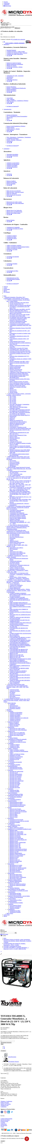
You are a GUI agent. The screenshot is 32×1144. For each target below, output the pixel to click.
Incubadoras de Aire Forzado (16, 819)
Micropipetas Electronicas (16, 872)
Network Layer (13, 391)
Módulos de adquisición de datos (17, 423)
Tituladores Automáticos (15, 906)
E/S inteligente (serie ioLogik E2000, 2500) (20, 317)
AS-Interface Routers (14, 562)
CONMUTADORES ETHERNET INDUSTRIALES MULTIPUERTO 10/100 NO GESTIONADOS (20, 595)
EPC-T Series (13, 399)
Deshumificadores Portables (13, 279)
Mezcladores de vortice (15, 707)
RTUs (8, 119)
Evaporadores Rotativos (15, 799)
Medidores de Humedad (15, 837)
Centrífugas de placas (12, 238)
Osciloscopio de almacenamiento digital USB (20, 428)
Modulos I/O (10, 117)
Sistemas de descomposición (16, 897)
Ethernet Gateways (14, 425)
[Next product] (1, 951)
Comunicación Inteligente (16, 561)
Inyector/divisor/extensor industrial (18, 517)
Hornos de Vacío (13, 817)
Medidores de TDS (14, 851)
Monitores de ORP (14, 862)
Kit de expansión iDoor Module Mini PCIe (20, 415)
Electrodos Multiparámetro (16, 774)
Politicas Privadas (5, 1102)
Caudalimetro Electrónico (13, 138)
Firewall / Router (13, 392)
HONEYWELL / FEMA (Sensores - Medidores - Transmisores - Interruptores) (19, 578)
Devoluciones (4, 1125)
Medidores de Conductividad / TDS (18, 834)
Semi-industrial (13, 439)
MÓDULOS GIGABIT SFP (16, 655)
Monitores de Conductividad (16, 855)
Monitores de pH (13, 858)
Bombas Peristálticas (11, 89)
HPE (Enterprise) (14, 549)
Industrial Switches (14, 464)
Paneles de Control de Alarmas (14, 63)
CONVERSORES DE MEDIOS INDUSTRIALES (17, 647)
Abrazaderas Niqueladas (12, 155)
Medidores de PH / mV (15, 846)
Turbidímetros (11, 909)
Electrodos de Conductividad (16, 771)
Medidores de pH (14, 841)
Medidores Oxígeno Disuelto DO (17, 854)
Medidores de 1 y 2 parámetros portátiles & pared (19, 829)
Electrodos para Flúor (15, 782)
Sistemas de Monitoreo (12, 115)
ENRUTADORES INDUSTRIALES (18, 602)
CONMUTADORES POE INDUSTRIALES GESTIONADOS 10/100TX (20, 623)
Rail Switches (13, 460)
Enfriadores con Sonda (12, 249)
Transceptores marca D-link (16, 554)
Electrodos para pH (14, 786)
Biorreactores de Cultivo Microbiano (15, 203)
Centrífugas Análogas (12, 235)
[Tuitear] (4, 1048)
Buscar (17, 28)
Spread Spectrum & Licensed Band (18, 471)
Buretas (10, 736)
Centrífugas (10, 743)
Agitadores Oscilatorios (15, 719)
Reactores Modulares (14, 888)
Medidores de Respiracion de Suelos (18, 850)
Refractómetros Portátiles (15, 894)
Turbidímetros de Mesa (15, 910)
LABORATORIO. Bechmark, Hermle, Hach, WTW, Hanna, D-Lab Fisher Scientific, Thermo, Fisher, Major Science (17, 700)
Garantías (3, 1122)
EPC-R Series (13, 401)
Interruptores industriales (15, 511)
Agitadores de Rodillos (12, 165)
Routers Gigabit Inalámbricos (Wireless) (16, 126)
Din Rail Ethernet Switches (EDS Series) (19, 375)
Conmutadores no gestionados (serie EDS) (19, 324)
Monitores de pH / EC (15, 859)
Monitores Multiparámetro (16, 881)
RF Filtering (12, 692)
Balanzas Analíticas (11, 181)
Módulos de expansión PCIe (16, 420)
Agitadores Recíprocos (15, 720)
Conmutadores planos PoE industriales (19, 514)
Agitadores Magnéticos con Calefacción (19, 717)
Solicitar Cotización (6, 1042)
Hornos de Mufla (14, 815)
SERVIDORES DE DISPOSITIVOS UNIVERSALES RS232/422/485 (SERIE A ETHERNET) (20, 663)
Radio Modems (10, 130)
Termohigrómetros (12, 901)
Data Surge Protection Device (17, 537)
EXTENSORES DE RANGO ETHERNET (20, 645)
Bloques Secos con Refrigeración (14, 211)
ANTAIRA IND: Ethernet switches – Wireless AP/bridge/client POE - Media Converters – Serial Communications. (18, 591)
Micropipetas (11, 863)
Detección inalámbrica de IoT (16, 424)
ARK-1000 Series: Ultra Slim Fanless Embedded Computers (18, 407)
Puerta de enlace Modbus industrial (18, 518)
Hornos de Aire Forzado (15, 809)
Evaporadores (11, 798)
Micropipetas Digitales (15, 870)
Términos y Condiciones (6, 1101)
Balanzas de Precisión (12, 182)
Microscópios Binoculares (16, 874)
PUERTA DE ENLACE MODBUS (18, 671)
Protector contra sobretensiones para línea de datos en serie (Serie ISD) (20, 312)
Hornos (10, 807)
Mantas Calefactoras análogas (16, 827)
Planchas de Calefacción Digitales (17, 885)
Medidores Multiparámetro (16, 853)
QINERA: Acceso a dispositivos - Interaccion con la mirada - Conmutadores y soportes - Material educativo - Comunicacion (19, 581)
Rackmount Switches (14, 463)
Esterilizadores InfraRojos (16, 796)
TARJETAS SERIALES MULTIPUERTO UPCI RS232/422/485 (20, 618)
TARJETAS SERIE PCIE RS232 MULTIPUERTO (17, 673)
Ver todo (9, 55)
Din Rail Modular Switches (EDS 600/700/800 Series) (17, 377)
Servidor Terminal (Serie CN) (16, 304)
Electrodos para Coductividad (16, 780)
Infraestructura (13, 416)
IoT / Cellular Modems (15, 475)
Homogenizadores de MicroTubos (18, 805)
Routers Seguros (10, 127)
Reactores (10, 886)
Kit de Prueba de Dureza (15, 905)
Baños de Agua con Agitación (14, 190)
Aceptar (3, 1141)
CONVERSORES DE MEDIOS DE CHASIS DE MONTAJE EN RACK (18, 651)
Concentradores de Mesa (12, 270)
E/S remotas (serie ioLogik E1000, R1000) (20, 314)
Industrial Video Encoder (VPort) (17, 385)
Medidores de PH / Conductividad (18, 842)
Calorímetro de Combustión (13, 227)
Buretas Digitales (11, 220)
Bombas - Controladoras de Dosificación (16, 88)
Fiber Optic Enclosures (15, 695)
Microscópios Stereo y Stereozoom (18, 877)
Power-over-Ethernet (14, 462)
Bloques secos (11, 731)
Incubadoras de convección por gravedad (19, 821)
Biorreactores (11, 727)
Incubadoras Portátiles (15, 822)
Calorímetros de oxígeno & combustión (17, 739)
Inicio (5, 295)
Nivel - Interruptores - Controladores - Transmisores (19, 137)
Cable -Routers (10, 102)
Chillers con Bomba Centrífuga (14, 245)
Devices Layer (13, 389)
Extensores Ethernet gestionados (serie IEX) (20, 350)
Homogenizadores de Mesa (16, 803)
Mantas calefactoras (12, 826)
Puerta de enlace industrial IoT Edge (18, 435)
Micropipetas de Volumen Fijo (17, 869)
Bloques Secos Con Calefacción (14, 210)
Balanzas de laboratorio (13, 721)
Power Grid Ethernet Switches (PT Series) (19, 383)
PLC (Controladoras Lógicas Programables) (17, 116)
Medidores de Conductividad (16, 833)
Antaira (11, 550)
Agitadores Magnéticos (12, 167)
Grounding (12, 693)
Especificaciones (12, 1056)
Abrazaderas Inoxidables (12, 154)
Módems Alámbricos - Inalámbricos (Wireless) (17, 100)
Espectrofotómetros (12, 792)
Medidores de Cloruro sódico (16, 831)
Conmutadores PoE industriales (17, 513)
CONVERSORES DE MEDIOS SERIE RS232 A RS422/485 (19, 669)
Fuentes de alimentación (15, 366)
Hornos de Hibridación (15, 813)
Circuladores (11, 760)
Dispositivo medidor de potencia (17, 569)
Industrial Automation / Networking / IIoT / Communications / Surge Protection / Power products (16, 298)
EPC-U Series (13, 403)
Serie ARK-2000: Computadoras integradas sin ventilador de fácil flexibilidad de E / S (20, 410)
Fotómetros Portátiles (14, 791)
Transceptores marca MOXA (16, 547)
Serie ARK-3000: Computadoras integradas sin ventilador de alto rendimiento (20, 413)
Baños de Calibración (12, 193)
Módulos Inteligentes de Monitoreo (15, 64)
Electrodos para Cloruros (15, 779)
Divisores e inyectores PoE (16, 369)
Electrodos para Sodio (15, 787)
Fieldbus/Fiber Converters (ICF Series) (19, 348)
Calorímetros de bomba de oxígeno (15, 228)
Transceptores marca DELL (16, 551)
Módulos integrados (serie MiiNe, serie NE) (20, 309)
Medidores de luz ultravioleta (16, 838)
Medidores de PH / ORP (15, 847)
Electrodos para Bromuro (15, 776)
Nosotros (6, 1)
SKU (2, 1029)
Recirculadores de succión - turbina (16, 889)
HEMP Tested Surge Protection (17, 542)
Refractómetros (11, 892)
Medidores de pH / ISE (15, 845)
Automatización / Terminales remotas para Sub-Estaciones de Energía (19, 565)
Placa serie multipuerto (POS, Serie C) (19, 310)
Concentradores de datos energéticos (18, 421)
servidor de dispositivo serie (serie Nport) (19, 302)
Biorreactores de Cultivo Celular (14, 202)
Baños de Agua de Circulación (14, 195)
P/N (2, 1027)
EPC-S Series (13, 396)
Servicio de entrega (5, 1120)
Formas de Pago (4, 1121)
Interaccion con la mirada (15, 586)
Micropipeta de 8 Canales (16, 866)
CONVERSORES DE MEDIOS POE (19, 649)
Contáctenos (6, 4)
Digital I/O (12, 419)
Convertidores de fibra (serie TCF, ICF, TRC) (20, 352)
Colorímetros (11, 763)
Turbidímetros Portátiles (15, 912)
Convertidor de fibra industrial (17, 510)
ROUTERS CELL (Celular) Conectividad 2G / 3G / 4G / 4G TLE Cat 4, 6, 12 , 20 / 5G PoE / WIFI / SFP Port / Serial (20, 482)
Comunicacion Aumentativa (16, 585)
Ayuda (2, 1126)
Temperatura (9, 141)
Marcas (5, 916)
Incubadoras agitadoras (15, 708)
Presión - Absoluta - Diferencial (14, 140)
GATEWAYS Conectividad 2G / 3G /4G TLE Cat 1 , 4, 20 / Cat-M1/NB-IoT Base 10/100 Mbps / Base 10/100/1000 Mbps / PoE (20, 489)
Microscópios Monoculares (16, 876)
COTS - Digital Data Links (16, 474)
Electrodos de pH (14, 772)
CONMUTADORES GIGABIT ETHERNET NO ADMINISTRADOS (19, 598)
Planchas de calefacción (13, 882)
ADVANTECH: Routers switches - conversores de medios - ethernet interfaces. (19, 394)
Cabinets (12, 539)
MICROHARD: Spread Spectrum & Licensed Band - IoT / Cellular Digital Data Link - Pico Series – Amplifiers (19, 469)
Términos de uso (4, 1105)
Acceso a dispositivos (15, 584)
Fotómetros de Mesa (14, 790)
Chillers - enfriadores (13, 748)
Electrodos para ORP (14, 784)
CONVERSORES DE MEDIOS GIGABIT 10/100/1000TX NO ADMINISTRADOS (20, 640)
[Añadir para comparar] (2, 1044)
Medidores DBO (13, 830)
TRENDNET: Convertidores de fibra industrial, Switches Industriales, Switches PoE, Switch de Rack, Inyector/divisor (18, 507)
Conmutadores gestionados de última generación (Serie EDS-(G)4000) (18, 319)
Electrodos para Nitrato (15, 783)
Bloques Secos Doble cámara (13, 213)
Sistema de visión (14, 440)
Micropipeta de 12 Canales (16, 865)
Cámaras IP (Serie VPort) (15, 371)
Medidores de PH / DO (15, 843)
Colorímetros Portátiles (12, 263)
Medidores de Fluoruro (15, 835)
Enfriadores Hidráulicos (15, 758)
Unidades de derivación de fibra (17, 365)
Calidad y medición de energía (17, 567)
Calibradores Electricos (12, 79)
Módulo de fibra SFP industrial (17, 521)
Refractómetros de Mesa (15, 893)
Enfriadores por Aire (14, 759)
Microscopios (11, 873)
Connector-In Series (14, 689)
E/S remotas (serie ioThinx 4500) (17, 316)
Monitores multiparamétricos (14, 880)
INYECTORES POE (15, 636)
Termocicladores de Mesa (16, 900)
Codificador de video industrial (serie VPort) (20, 372)
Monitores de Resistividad (16, 861)
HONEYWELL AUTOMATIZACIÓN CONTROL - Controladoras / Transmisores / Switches (20, 574)
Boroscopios (9, 78)
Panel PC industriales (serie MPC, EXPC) (19, 361)
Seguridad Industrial (11, 50)
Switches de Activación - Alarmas (14, 67)
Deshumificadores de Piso (13, 278)
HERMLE (9, 709)
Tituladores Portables (14, 908)
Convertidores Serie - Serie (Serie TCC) (19, 349)
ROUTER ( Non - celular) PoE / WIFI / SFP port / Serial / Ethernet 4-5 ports (20, 485)
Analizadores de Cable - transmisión (15, 75)
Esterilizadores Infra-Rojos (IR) (15, 795)
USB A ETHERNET (15, 683)
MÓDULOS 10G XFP (15, 657)
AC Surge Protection (14, 534)
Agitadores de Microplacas (13, 164)
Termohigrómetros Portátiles (16, 902)
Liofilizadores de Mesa (15, 825)
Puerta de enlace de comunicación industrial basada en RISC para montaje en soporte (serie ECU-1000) (20, 447)
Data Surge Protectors (15, 697)
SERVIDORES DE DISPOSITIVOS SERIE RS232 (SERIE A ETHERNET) (20, 659)
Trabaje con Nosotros (6, 1104)
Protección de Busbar (15, 563)
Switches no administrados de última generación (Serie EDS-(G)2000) (18, 322)
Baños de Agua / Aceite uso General (15, 192)
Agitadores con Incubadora (13, 163)
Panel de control (13, 436)
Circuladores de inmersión (13, 256)
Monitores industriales (15, 437)
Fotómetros (10, 788)
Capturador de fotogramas (16, 442)
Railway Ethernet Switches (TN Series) (19, 381)
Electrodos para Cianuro (15, 778)
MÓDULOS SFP (14, 653)
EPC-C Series (13, 397)
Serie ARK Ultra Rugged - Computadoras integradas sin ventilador (19, 405)
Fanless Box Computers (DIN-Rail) (18, 387)
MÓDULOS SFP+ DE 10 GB (17, 656)
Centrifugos (12, 704)
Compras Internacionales (6, 1118)
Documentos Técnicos (13, 1061)
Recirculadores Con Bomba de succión (19, 890)
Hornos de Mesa (13, 814)
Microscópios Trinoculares (16, 878)
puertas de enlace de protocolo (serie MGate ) (20, 305)
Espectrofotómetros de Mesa (16, 794)
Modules (12, 388)
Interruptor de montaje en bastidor (17, 515)
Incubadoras (11, 818)
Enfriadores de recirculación (16, 756)
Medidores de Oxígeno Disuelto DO (18, 839)
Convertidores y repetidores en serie (18, 427)
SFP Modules (13, 466)
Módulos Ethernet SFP (15, 368)
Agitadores (10, 711)
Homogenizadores (14, 705)
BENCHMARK (12, 703)
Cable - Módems (10, 99)
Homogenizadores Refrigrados (17, 806)
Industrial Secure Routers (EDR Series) (19, 373)
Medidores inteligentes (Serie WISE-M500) (20, 450)
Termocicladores (12, 898)
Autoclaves (9, 174)
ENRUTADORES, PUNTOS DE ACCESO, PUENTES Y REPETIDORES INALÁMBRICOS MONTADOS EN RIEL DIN (20, 606)
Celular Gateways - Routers (13, 128)
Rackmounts (12, 538)
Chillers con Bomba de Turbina (14, 248)
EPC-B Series (13, 400)
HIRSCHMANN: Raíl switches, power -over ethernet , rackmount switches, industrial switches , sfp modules (18, 458)
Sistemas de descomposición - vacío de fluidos (19, 896)
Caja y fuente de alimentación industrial (19, 525)
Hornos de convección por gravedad (18, 811)
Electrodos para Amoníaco (16, 775)
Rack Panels (12, 696)
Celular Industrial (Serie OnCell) (17, 341)
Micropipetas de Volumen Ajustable (18, 867)
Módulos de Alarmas (11, 65)
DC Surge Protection (14, 535)
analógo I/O (12, 417)
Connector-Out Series (15, 691)
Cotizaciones (7, 3)
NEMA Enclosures (14, 541)
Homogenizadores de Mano (16, 802)
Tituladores (10, 904)
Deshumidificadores (12, 766)
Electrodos (10, 770)
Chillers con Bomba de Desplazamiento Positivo (18, 246)
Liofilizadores (11, 823)
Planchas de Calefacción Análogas (18, 884)
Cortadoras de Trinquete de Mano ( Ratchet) (17, 53)
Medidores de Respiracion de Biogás (18, 849)
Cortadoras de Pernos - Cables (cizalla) (16, 51)
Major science (10, 913)
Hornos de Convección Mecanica (17, 810)
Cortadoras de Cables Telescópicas (15, 54)
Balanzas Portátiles (11, 183)
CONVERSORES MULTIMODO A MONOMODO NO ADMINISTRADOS (19, 643)
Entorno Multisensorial (15, 588)
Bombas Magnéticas (11, 86)
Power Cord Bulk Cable (15, 543)
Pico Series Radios (14, 472)
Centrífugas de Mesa (11, 237)
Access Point (10, 98)
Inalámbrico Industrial (15, 519)
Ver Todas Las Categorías (12, 106)
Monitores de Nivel (14, 857)
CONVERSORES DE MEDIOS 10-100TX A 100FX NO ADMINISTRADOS (20, 638)
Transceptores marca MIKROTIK (17, 553)
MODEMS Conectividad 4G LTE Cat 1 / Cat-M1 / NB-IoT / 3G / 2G (20, 497)
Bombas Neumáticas (11, 90)
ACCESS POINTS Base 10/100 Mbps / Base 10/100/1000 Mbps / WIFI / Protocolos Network (20, 501)
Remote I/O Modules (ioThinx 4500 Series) (20, 384)
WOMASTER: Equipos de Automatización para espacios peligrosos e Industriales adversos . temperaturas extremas (18, 528)
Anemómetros (10, 77)
